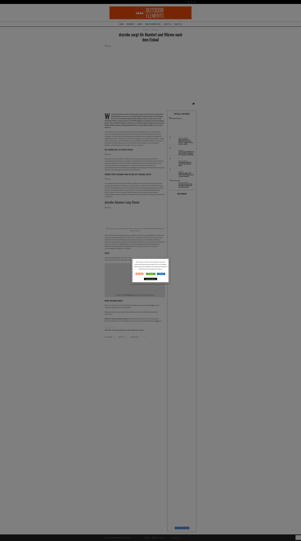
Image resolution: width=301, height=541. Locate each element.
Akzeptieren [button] (151, 273)
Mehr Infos (139, 273)
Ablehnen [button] (161, 273)
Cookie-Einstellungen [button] (150, 279)
